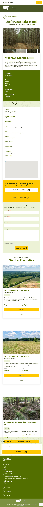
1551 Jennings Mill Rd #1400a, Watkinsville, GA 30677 (16, 478)
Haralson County (9, 75)
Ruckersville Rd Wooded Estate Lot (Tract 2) (20, 423)
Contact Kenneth (19, 189)
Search (39, 2)
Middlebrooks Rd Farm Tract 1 (16, 356)
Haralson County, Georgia (15, 24)
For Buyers (5, 466)
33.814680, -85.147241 (10, 117)
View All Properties (12, 16)
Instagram (9, 491)
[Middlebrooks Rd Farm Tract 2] (21, 276)
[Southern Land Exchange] (9, 8)
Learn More (21, 309)
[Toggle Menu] (39, 8)
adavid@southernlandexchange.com (13, 476)
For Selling (5, 467)
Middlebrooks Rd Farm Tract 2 (16, 290)
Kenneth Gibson (8, 157)
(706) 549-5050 (8, 473)
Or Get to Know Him (19, 197)
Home (4, 460)
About (4, 462)
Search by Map (6, 464)
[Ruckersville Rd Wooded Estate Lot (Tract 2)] (21, 408)
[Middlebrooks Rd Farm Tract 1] (21, 342)
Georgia (7, 81)
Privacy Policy (33, 504)
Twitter (8, 487)
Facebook (9, 483)
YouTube (9, 495)
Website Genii (23, 505)
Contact (4, 469)
